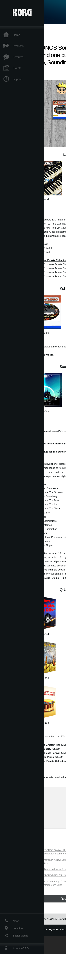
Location (18, 928)
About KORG (21, 948)
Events (17, 68)
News (16, 920)
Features (18, 57)
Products (18, 45)
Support (17, 79)
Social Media (20, 935)
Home (16, 34)
